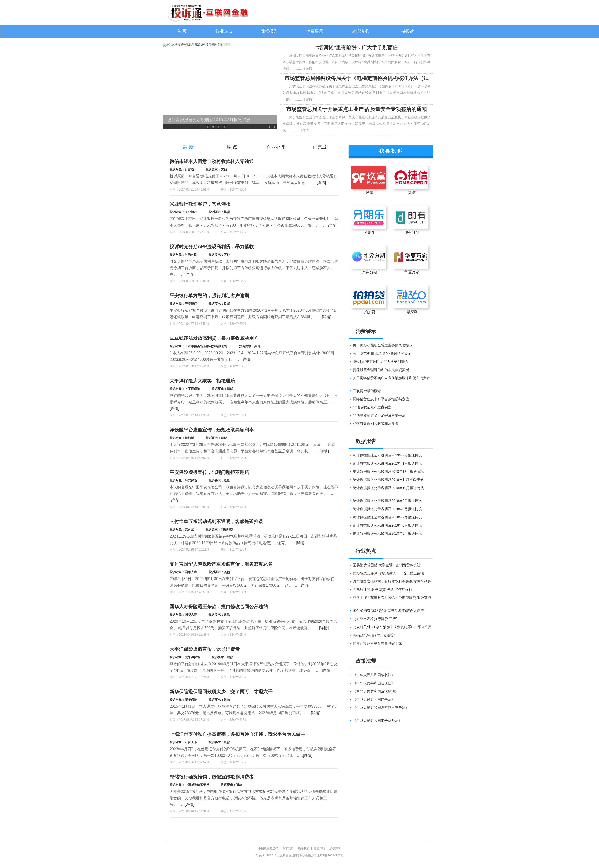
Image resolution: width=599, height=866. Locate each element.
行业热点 (223, 31)
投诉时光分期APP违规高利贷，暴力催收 (212, 246)
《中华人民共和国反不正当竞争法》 (381, 708)
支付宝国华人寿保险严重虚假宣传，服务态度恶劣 (221, 564)
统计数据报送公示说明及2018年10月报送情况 (388, 488)
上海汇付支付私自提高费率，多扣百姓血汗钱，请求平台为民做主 (237, 734)
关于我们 (288, 848)
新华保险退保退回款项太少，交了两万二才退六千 (221, 691)
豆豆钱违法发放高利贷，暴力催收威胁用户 (214, 338)
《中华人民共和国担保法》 (374, 683)
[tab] (188, 147)
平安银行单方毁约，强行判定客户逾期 (209, 295)
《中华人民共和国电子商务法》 (377, 720)
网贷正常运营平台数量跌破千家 (377, 643)
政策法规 (360, 31)
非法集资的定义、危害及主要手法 (379, 415)
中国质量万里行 (268, 848)
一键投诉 (405, 31)
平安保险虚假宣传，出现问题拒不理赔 (209, 472)
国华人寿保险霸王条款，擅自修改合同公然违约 (219, 606)
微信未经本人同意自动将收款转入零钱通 (212, 161)
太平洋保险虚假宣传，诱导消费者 (205, 649)
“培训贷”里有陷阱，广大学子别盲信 (356, 47)
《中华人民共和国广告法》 (374, 699)
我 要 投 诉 (390, 150)
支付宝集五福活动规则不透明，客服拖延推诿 (216, 521)
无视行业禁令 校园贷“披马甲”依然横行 (382, 590)
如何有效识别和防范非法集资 (375, 424)
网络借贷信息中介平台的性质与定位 (381, 399)
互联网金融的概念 (367, 391)
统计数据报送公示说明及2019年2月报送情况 (209, 120)
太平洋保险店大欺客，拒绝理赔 (202, 380)
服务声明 (319, 848)
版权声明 (335, 848)
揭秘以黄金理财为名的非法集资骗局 (381, 370)
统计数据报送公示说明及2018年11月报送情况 (388, 480)
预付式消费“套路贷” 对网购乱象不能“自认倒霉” (389, 611)
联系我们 (303, 848)
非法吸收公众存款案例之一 (374, 407)
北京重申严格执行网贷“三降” (375, 619)
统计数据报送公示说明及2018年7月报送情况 (387, 517)
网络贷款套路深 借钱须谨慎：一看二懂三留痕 (388, 573)
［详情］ (308, 68)
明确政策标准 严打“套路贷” (374, 635)
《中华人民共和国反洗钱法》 (375, 691)
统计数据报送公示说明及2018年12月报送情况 (388, 471)
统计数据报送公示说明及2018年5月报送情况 (387, 533)
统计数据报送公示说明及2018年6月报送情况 (387, 525)
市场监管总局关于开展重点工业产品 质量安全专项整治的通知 (356, 109)
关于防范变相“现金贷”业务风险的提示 (382, 353)
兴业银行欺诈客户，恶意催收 (200, 203)
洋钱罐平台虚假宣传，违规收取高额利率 (212, 429)
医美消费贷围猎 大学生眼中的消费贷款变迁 (386, 565)
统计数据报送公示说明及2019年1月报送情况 (387, 463)
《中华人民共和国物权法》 (374, 675)
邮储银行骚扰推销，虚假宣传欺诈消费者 (212, 776)
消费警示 (314, 31)
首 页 (182, 31)
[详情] (321, 183)
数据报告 (269, 31)
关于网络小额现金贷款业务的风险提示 (383, 345)
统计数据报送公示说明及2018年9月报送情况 (387, 501)
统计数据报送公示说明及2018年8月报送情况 (387, 509)
